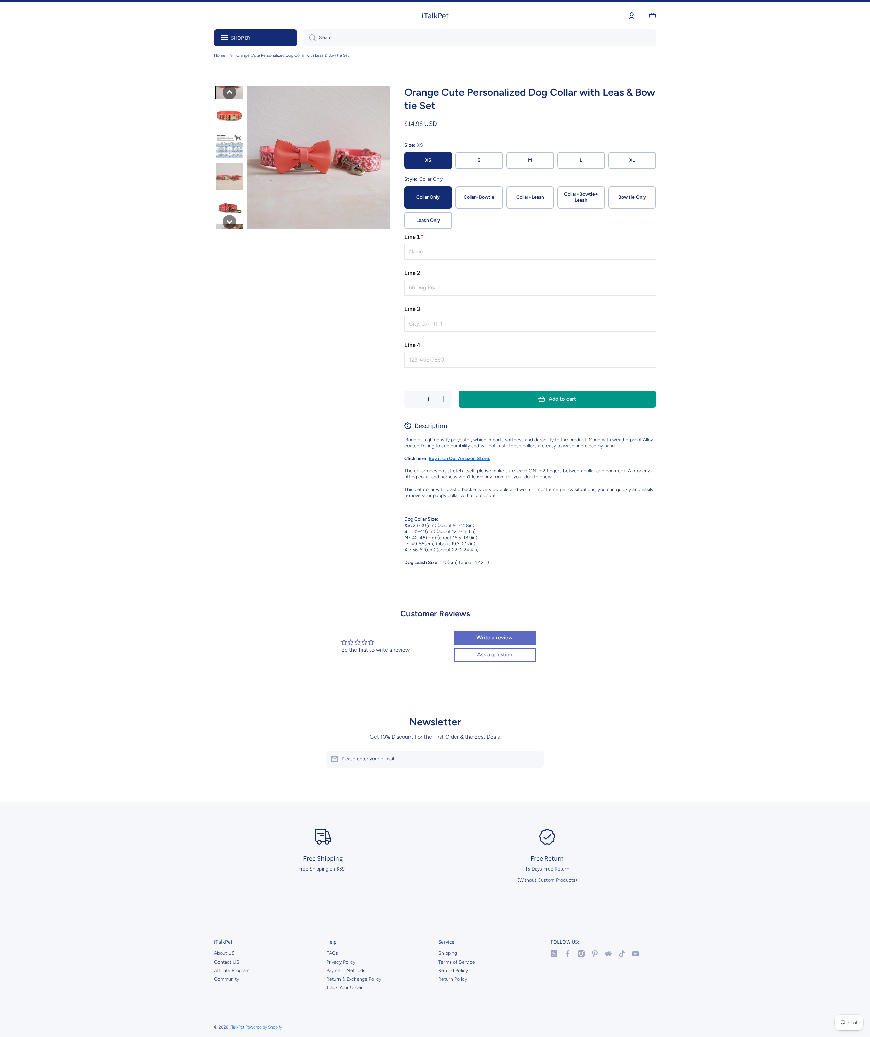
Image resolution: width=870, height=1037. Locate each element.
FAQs (332, 953)
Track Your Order (344, 987)
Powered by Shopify (263, 1027)
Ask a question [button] (494, 654)
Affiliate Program (232, 970)
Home (219, 55)
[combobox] (480, 37)
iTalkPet (237, 1027)
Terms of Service (456, 962)
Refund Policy (453, 970)
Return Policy (452, 979)
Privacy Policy (340, 962)
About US (224, 953)
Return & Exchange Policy (353, 979)
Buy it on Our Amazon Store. (459, 458)
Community (226, 979)
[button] (652, 15)
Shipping (447, 953)
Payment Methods (345, 970)
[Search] (310, 37)
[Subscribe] (535, 759)
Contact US (226, 962)
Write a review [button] (494, 637)
